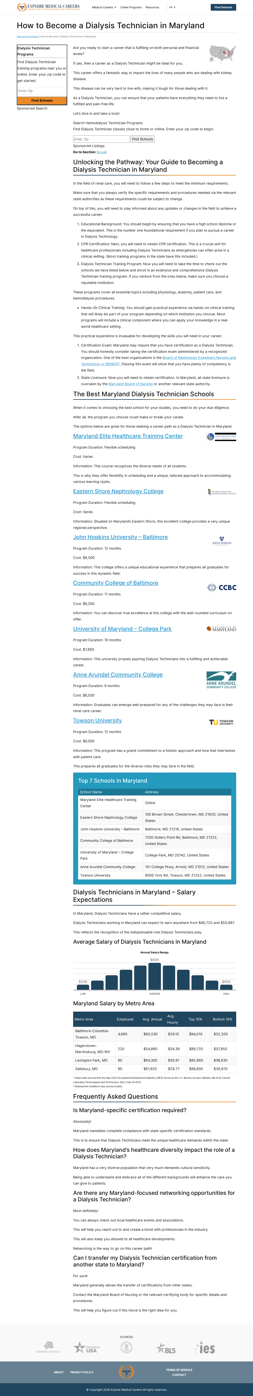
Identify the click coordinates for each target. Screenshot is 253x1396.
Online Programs (131, 7)
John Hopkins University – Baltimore (120, 537)
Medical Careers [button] (102, 7)
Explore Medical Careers (126, 1389)
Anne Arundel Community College (118, 674)
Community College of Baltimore (115, 582)
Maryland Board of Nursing (131, 384)
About (59, 1372)
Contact (179, 1374)
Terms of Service (179, 1370)
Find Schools (223, 7)
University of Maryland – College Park (122, 628)
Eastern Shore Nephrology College (118, 491)
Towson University (97, 720)
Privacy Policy (82, 1372)
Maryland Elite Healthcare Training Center (128, 436)
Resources (152, 7)
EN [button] (170, 7)
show (101, 152)
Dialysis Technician (27, 36)
